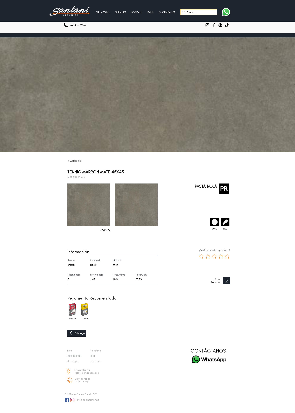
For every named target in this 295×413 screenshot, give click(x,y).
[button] (136, 11)
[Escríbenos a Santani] (226, 12)
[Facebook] (213, 25)
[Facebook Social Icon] (67, 400)
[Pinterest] (220, 25)
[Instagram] (207, 25)
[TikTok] (226, 25)
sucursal (79, 372)
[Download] (226, 281)
